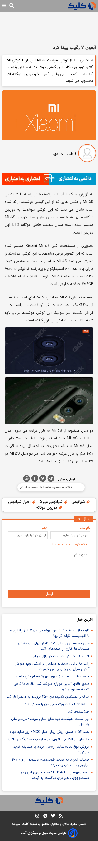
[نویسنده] (87, 154)
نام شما (85, 527)
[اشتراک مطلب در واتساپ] (26, 478)
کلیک (25, 824)
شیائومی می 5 (51, 502)
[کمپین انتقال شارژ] (49, 179)
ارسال (49, 593)
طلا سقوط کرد (78, 711)
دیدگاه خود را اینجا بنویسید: (70, 544)
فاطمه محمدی (64, 154)
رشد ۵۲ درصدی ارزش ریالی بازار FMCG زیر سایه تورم (49, 732)
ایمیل (44, 527)
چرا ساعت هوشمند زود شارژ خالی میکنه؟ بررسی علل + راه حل (48, 721)
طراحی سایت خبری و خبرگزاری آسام (43, 833)
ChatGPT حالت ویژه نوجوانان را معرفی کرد (56, 704)
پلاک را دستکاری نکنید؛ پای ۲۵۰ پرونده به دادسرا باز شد (48, 697)
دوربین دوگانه (47, 508)
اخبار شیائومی (20, 502)
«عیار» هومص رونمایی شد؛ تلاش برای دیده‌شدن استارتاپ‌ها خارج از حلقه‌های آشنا (54, 646)
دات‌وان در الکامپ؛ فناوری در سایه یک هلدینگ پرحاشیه (48, 739)
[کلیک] (82, 6)
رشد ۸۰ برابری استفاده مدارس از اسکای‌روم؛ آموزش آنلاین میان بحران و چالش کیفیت (52, 666)
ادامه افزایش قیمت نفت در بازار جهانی (60, 656)
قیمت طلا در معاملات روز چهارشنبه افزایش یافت (52, 676)
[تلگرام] (50, 479)
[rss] (61, 817)
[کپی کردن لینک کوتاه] (49, 487)
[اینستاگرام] (37, 817)
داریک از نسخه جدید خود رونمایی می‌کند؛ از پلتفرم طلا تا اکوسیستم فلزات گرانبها (48, 633)
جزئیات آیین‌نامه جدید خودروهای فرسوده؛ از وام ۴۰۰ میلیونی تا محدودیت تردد (51, 762)
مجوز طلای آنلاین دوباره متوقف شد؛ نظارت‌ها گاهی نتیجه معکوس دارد (51, 686)
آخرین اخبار (85, 619)
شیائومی (78, 502)
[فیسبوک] (34, 479)
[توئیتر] (42, 479)
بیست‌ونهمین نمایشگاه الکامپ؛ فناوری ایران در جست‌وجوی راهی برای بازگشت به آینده (55, 775)
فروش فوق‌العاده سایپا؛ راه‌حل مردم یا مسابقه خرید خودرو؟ (51, 749)
